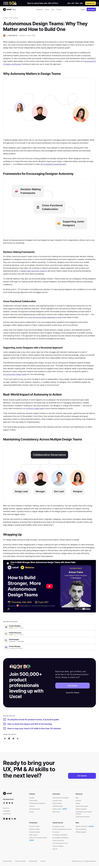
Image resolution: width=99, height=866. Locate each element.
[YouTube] (9, 819)
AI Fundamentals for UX (59, 843)
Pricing (31, 812)
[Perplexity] (12, 803)
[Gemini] (9, 803)
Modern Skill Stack (81, 826)
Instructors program (82, 806)
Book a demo (33, 835)
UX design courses (58, 826)
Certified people (57, 806)
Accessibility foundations (60, 837)
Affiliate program (81, 832)
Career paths (33, 800)
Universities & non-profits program (84, 813)
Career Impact (57, 809)
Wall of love (56, 812)
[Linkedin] (9, 738)
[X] (17, 738)
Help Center (7, 814)
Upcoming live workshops (60, 798)
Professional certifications (37, 803)
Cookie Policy (33, 861)
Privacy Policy (7, 861)
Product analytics (58, 846)
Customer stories (34, 832)
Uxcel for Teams (72, 693)
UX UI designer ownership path (53, 164)
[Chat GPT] (4, 803)
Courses (31, 798)
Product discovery (58, 840)
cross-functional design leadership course (44, 317)
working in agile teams (35, 408)
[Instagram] (7, 819)
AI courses (55, 832)
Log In (83, 9)
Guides (78, 803)
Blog (14, 9)
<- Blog (5, 18)
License (42, 861)
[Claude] (7, 803)
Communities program (83, 816)
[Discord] (15, 819)
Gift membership (81, 829)
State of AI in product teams (38, 837)
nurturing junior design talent (15, 374)
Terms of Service (20, 861)
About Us (6, 808)
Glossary (78, 800)
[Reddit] (13, 738)
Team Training (13, 18)
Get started (91, 9)
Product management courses (62, 829)
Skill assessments (34, 809)
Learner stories (57, 800)
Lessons (31, 806)
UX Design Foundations (59, 835)
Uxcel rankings (57, 803)
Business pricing (34, 829)
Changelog (6, 811)
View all (54, 849)
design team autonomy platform (34, 271)
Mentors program (81, 809)
